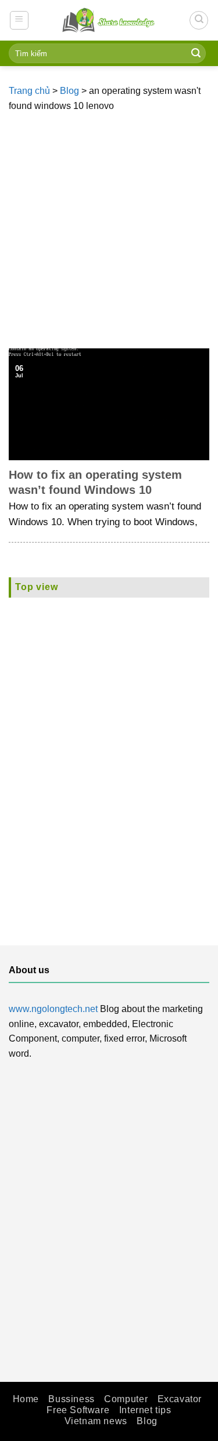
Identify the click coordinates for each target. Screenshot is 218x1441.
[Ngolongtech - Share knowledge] (109, 20)
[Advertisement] (109, 234)
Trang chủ (29, 91)
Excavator (180, 1399)
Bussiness (71, 1399)
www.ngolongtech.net (53, 1009)
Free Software (78, 1410)
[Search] (199, 20)
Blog (69, 91)
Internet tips (145, 1410)
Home (26, 1399)
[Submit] (196, 53)
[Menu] (19, 20)
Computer (126, 1399)
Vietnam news (96, 1421)
